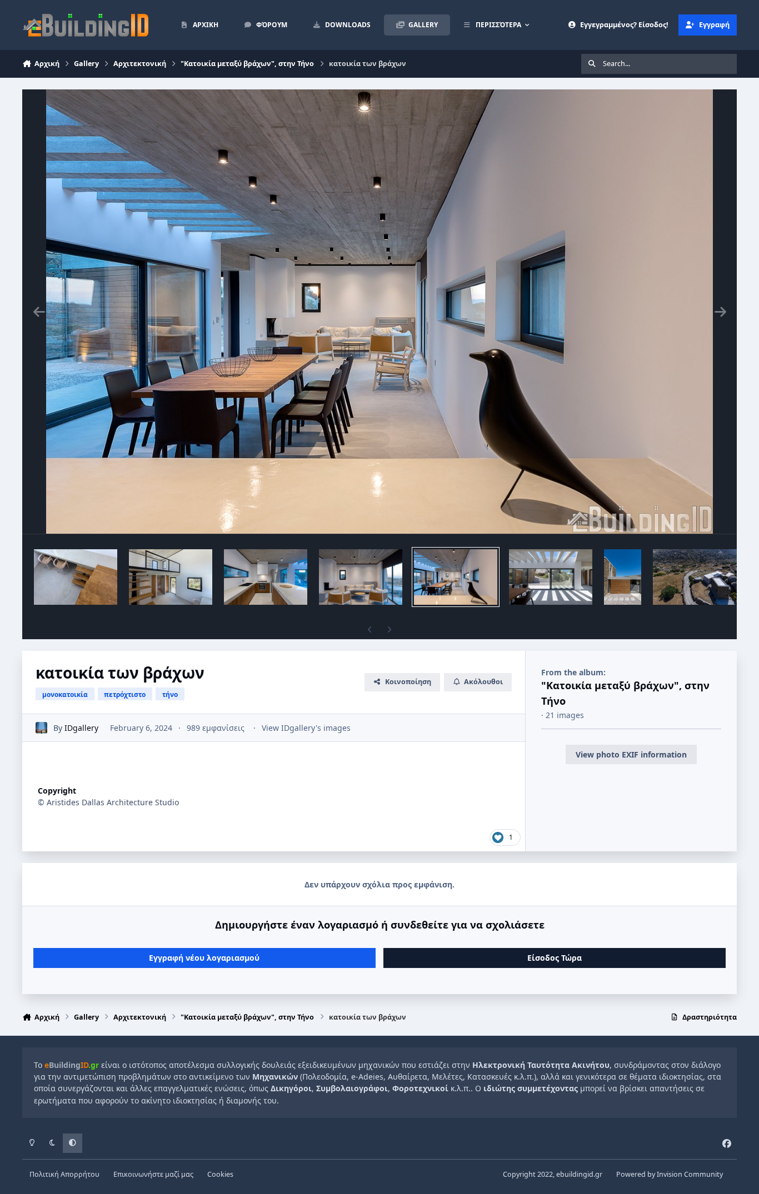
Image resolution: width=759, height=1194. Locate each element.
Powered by (669, 1174)
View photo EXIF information (631, 754)
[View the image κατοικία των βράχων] (75, 577)
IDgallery (81, 728)
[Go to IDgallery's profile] (41, 728)
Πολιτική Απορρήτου (64, 1174)
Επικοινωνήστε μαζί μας (153, 1174)
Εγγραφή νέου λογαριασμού (204, 957)
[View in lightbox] (379, 311)
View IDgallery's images (306, 728)
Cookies (220, 1174)
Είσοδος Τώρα (554, 957)
